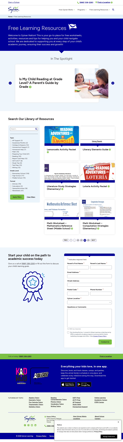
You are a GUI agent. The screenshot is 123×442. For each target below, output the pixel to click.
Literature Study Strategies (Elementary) (61, 187)
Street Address (73, 281)
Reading (16, 156)
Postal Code (72, 289)
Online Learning (100, 398)
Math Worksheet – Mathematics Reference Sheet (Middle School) (59, 226)
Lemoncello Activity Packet (61, 149)
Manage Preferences (109, 436)
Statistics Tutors (34, 407)
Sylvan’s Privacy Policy (99, 336)
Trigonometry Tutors (36, 404)
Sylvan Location (74, 298)
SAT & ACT (17, 161)
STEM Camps (99, 402)
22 (78, 240)
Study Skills (77, 404)
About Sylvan (99, 416)
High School (18, 176)
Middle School (19, 178)
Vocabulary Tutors (57, 404)
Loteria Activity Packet (95, 186)
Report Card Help (19, 158)
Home (10, 16)
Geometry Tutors (35, 400)
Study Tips (17, 163)
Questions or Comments (76, 307)
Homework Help (19, 149)
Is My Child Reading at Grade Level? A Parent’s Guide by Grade (40, 83)
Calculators (17, 186)
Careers (97, 419)
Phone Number (97, 289)
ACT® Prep (76, 400)
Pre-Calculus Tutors (36, 402)
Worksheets (18, 191)
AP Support (17, 140)
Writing (16, 167)
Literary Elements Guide (96, 149)
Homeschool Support (20, 147)
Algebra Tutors (34, 398)
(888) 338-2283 (25, 356)
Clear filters (31, 197)
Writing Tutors (56, 406)
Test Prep (17, 165)
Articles (16, 184)
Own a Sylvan (14, 2)
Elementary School (20, 173)
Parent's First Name (75, 263)
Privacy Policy (98, 431)
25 (88, 240)
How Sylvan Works (79, 416)
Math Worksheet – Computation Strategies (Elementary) (95, 226)
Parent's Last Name (98, 263)
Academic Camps (100, 400)
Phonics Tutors (56, 402)
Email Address (73, 272)
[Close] (118, 422)
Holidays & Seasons (20, 145)
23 (81, 240)
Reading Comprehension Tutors (59, 398)
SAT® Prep (76, 398)
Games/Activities (19, 188)
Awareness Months (20, 143)
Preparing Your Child (20, 154)
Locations (76, 419)
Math (15, 152)
